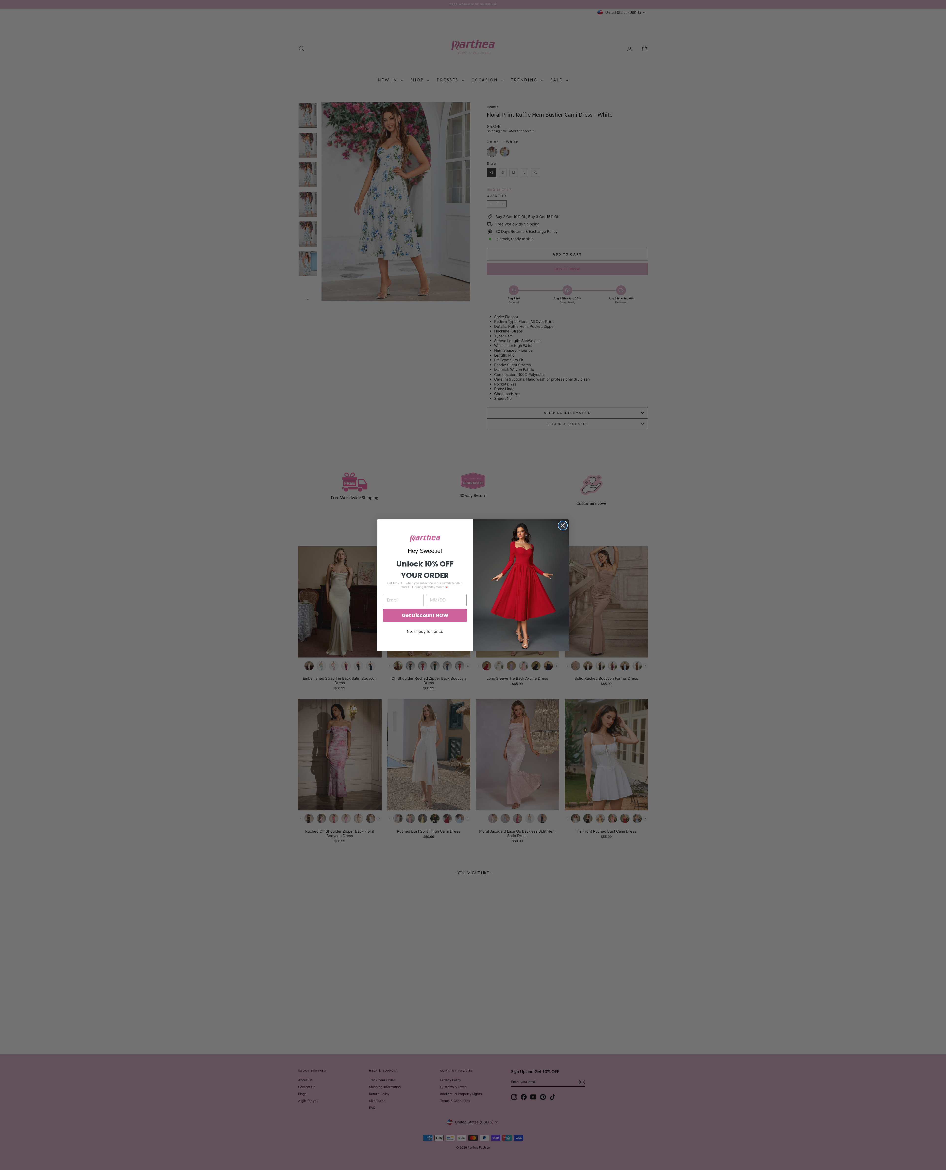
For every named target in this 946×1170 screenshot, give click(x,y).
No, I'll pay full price (425, 631)
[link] (425, 538)
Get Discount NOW (425, 615)
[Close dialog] (562, 525)
